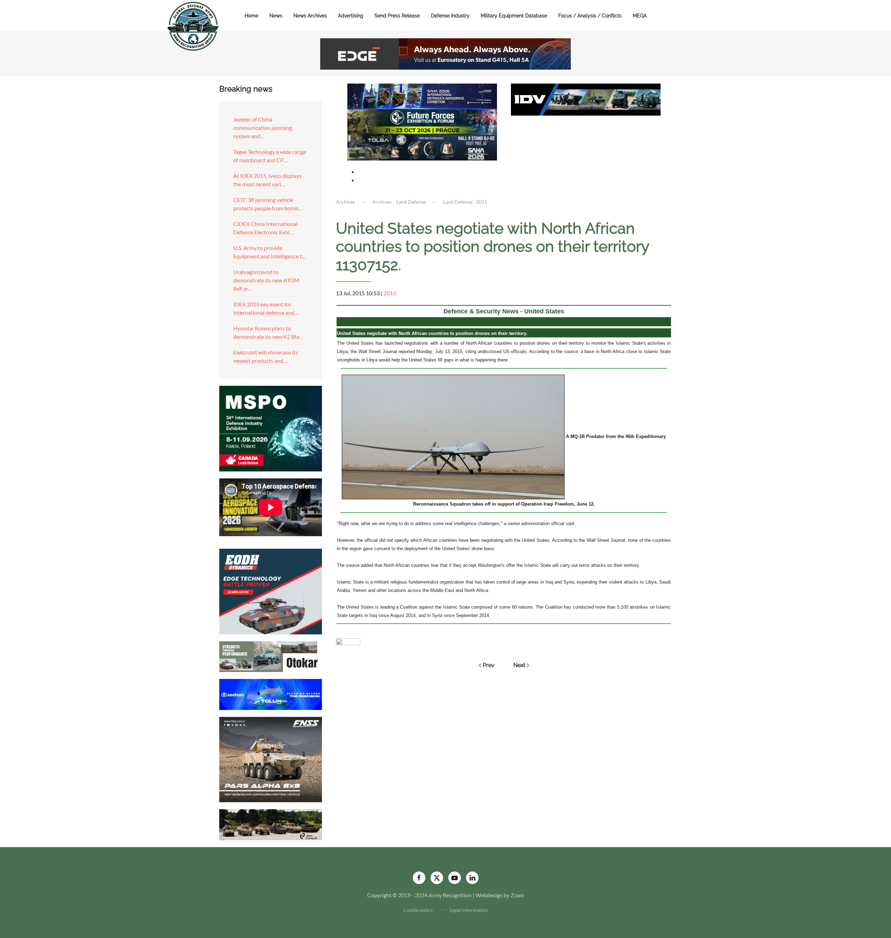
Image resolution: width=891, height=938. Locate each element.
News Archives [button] (310, 15)
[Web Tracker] (348, 641)
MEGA (640, 15)
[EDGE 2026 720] (445, 53)
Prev (489, 665)
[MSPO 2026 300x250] (270, 427)
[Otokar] (270, 655)
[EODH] (270, 590)
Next (519, 665)
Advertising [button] (350, 15)
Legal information (469, 910)
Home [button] (251, 15)
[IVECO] (586, 98)
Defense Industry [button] (450, 15)
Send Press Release (397, 15)
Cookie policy (418, 910)
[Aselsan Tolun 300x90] (270, 693)
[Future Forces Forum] (422, 121)
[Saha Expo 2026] (422, 95)
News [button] (275, 15)
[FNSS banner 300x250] (270, 759)
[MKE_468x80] (422, 146)
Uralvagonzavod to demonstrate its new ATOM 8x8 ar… (266, 280)
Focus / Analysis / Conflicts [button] (590, 15)
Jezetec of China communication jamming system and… (262, 127)
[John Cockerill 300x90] (270, 824)
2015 (390, 293)
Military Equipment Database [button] (514, 15)
